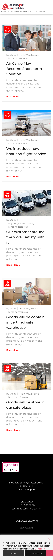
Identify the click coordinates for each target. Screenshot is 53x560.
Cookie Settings (36, 553)
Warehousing (27, 223)
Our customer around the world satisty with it (25, 237)
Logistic (35, 55)
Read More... (13, 96)
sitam (13, 55)
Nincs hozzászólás (18, 58)
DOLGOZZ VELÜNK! (26, 521)
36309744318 (27, 486)
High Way (25, 55)
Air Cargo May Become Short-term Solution (24, 68)
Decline (13, 553)
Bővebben (40, 549)
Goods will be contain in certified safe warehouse (25, 322)
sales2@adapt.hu (26, 489)
